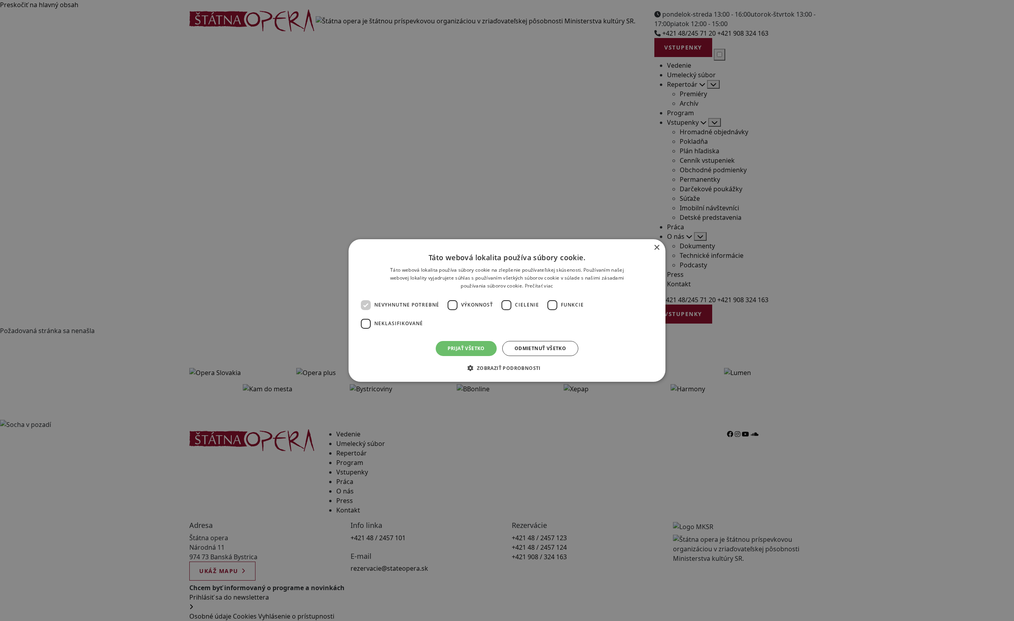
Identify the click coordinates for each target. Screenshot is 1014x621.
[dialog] (507, 310)
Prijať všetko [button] (466, 348)
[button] (506, 368)
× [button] (656, 248)
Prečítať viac (539, 285)
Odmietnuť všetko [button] (540, 348)
